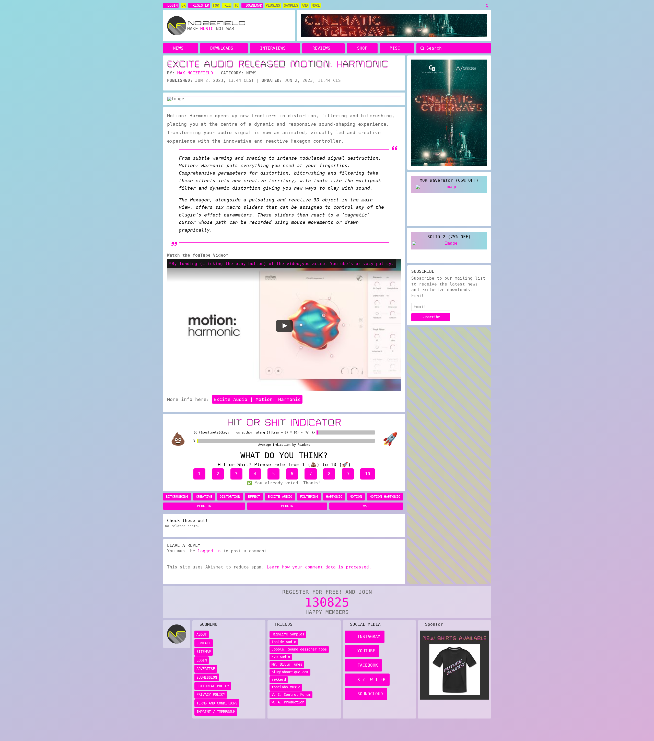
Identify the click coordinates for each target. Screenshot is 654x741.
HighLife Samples (288, 634)
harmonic (334, 496)
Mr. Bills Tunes (287, 664)
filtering (309, 496)
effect (254, 496)
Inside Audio (284, 642)
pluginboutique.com (290, 672)
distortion (230, 496)
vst (366, 506)
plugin (287, 506)
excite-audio (280, 496)
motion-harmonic (385, 496)
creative (204, 496)
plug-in (204, 506)
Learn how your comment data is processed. (319, 567)
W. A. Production (288, 702)
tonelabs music (286, 687)
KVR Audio (281, 657)
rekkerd (279, 679)
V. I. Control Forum (291, 694)
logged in (209, 551)
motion (356, 496)
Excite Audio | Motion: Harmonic (257, 399)
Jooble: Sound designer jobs (299, 649)
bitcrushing (177, 496)
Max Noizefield (195, 73)
